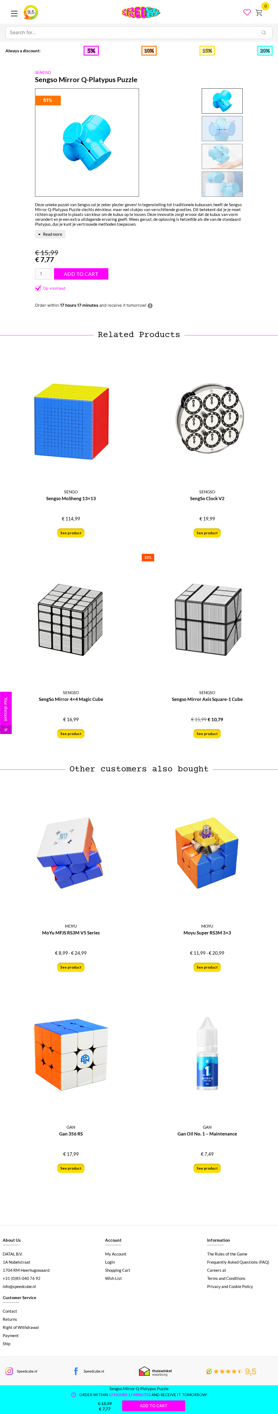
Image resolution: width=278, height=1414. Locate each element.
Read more (52, 234)
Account (113, 1240)
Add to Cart (81, 274)
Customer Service (19, 1297)
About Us (12, 1240)
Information (218, 1240)
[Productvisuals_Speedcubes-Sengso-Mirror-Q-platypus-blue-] (87, 143)
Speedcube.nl (27, 1371)
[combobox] (130, 33)
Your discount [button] (6, 714)
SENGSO (43, 72)
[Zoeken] (263, 33)
